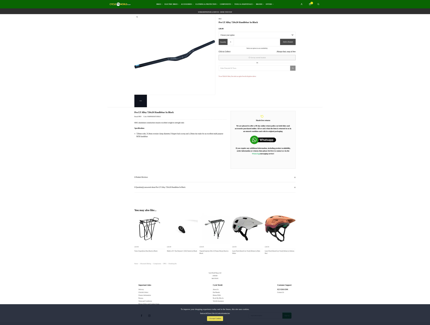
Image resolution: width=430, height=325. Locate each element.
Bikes (158, 4)
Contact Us (280, 292)
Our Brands (216, 292)
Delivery (141, 289)
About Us (216, 289)
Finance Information (145, 295)
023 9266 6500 (282, 289)
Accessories (186, 4)
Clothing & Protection (205, 4)
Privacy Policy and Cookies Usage (149, 304)
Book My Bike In (218, 298)
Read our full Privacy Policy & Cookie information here (215, 313)
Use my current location (258, 57)
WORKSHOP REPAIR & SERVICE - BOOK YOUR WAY (215, 12)
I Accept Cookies (215, 318)
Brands (259, 4)
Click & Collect (143, 292)
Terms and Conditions (145, 301)
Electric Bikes (171, 4)
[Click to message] (263, 140)
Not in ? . (232, 73)
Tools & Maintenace (243, 4)
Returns (141, 298)
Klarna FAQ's (217, 295)
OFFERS (269, 4)
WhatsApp (256, 154)
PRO (220, 19)
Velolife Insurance (218, 301)
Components (225, 4)
